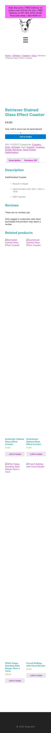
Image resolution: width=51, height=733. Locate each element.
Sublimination (11, 152)
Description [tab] (15, 160)
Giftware (16, 55)
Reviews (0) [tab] (30, 160)
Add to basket (25, 136)
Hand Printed (29, 149)
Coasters (26, 55)
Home (8, 55)
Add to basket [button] (15, 453)
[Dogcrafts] (25, 31)
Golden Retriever (13, 149)
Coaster (30, 147)
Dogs (34, 55)
